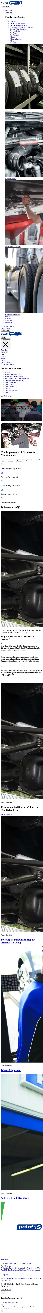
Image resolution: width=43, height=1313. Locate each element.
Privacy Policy (6, 1290)
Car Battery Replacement (18, 25)
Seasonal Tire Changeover (19, 29)
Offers (7, 317)
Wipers (12, 41)
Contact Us (12, 1278)
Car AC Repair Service (18, 23)
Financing (8, 322)
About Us (4, 1278)
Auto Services (6, 1266)
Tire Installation (15, 31)
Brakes (12, 21)
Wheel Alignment (16, 39)
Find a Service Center (29, 1278)
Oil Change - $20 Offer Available (21, 27)
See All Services (15, 43)
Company (4, 1275)
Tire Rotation (14, 35)
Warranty (8, 320)
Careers (19, 1278)
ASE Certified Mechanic (15, 1197)
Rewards (8, 319)
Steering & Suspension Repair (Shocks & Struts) (18, 941)
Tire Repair (14, 33)
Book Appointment (7, 326)
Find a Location (6, 328)
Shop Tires (9, 10)
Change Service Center (10, 1302)
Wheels (12, 37)
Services (9, 13)
